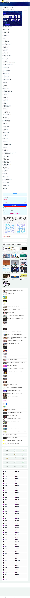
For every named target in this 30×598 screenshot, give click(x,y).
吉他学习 (15, 454)
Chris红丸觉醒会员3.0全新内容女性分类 (12, 415)
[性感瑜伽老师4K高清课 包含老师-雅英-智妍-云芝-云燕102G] (5, 376)
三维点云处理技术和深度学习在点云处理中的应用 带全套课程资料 (14, 253)
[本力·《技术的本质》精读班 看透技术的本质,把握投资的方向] (23, 255)
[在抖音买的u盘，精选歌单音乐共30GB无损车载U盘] (5, 445)
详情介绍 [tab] (5, 7)
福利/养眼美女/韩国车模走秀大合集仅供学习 (12, 434)
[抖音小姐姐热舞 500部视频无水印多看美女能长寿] (5, 354)
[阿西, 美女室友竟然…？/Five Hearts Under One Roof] (5, 422)
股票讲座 (7, 466)
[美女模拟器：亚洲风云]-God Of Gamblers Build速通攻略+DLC (14, 334)
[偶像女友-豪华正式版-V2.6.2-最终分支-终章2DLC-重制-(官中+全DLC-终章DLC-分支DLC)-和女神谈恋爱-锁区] (5, 338)
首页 (6, 9)
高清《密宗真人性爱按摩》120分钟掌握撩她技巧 (13, 306)
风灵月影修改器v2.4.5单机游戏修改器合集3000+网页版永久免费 (15, 318)
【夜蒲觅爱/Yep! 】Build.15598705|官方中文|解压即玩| (13, 390)
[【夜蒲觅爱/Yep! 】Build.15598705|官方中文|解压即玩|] (5, 391)
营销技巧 (15, 466)
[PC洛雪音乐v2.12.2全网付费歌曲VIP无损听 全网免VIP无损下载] (5, 388)
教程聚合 (11, 9)
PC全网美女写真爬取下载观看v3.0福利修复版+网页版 (13, 309)
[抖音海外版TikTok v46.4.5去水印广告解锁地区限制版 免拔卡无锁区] (5, 291)
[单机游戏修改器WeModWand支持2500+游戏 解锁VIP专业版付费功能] (5, 369)
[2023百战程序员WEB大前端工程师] (6, 262)
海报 (7, 236)
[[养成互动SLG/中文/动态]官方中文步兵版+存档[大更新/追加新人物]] (5, 357)
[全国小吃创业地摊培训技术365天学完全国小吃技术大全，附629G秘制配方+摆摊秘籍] (5, 432)
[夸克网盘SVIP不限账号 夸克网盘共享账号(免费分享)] (5, 304)
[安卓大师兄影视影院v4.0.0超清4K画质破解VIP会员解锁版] (5, 419)
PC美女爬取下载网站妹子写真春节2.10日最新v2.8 (13, 343)
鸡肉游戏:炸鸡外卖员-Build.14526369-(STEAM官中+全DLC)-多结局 (15, 340)
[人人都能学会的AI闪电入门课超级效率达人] (15, 269)
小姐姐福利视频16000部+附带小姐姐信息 (12, 293)
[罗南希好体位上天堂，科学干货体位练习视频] (5, 322)
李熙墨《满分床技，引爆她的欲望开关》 (12, 365)
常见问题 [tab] (12, 7)
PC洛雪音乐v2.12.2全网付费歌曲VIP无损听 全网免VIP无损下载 (14, 387)
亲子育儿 (7, 450)
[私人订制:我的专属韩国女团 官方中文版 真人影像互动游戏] (5, 329)
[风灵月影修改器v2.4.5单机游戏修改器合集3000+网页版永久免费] (5, 319)
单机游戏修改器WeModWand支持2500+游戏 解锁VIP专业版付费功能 (15, 368)
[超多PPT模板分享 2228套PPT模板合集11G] (15, 276)
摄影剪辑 (23, 458)
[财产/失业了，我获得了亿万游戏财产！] (5, 410)
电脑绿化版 (7, 462)
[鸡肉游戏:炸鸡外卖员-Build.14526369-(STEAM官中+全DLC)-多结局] (5, 341)
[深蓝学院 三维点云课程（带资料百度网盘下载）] (6, 249)
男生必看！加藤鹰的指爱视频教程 (11, 312)
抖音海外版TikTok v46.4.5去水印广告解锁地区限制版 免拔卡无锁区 (15, 290)
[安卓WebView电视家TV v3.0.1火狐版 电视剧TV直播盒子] (5, 382)
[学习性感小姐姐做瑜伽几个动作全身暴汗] (5, 360)
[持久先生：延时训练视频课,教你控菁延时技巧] (5, 351)
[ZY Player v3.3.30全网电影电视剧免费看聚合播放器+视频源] (5, 413)
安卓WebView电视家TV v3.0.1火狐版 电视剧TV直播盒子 (14, 381)
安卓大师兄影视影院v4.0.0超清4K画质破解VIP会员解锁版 (14, 418)
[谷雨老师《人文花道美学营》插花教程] (6, 256)
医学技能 (7, 454)
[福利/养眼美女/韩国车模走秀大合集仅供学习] (5, 435)
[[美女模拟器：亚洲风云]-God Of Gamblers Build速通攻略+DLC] (5, 335)
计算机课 (23, 466)
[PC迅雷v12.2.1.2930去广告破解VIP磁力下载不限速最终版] (5, 332)
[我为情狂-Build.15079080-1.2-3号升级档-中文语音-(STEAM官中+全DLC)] (5, 363)
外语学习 (23, 454)
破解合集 (23, 462)
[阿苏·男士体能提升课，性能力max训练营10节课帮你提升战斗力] (5, 426)
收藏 (4, 236)
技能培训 (15, 458)
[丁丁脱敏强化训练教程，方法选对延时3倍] (5, 301)
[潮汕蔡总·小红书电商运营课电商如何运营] (23, 269)
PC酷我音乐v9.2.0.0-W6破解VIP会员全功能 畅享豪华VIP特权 (14, 440)
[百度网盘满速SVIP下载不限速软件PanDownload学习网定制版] (5, 297)
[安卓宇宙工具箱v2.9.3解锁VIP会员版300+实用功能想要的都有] (5, 407)
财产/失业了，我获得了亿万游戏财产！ (12, 409)
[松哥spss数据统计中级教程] (15, 256)
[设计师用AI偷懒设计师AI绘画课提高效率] (6, 283)
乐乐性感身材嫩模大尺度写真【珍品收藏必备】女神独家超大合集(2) (15, 315)
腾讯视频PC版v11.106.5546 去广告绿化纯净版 (12, 437)
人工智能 (23, 450)
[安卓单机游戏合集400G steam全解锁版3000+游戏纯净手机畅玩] (5, 394)
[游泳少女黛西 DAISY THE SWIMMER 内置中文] (5, 397)
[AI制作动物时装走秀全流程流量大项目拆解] (23, 275)
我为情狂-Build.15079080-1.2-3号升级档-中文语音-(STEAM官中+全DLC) (16, 362)
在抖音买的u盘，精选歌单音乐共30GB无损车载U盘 (13, 443)
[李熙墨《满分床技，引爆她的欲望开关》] (5, 366)
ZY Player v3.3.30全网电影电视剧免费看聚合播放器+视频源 (14, 412)
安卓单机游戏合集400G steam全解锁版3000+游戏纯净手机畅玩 (15, 393)
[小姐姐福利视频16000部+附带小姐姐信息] (5, 294)
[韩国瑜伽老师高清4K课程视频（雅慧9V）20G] (5, 379)
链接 (10, 236)
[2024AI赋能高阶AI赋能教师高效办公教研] (6, 269)
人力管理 (15, 450)
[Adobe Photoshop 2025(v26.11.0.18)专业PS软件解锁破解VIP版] (5, 372)
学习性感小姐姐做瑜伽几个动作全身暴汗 (12, 359)
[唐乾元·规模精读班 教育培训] (23, 248)
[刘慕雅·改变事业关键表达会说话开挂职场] (6, 277)
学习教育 (8, 9)
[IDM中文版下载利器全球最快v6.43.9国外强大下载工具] (5, 404)
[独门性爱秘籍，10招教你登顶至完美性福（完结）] (5, 400)
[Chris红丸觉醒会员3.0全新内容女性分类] (5, 416)
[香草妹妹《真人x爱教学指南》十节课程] (5, 385)
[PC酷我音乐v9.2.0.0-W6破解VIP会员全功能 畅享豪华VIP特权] (5, 441)
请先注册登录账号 (15, 205)
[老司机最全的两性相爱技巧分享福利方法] (5, 325)
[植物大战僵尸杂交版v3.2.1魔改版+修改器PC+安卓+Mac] (5, 429)
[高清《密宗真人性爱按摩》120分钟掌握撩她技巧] (5, 307)
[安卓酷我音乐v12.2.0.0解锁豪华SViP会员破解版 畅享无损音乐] (5, 348)
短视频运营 (15, 462)
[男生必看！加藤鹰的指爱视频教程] (5, 313)
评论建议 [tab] (8, 7)
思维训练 (7, 458)
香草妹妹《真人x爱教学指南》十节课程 (12, 384)
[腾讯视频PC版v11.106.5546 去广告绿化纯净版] (5, 438)
